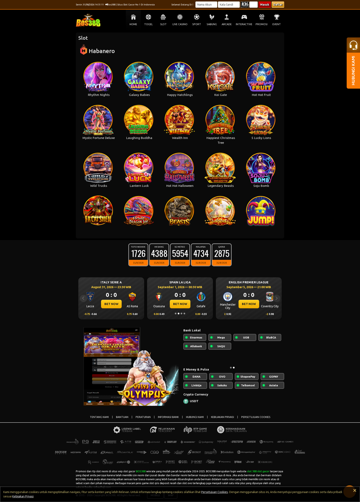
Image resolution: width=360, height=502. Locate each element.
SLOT (163, 24)
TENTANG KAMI (99, 417)
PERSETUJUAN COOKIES (255, 417)
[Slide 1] (175, 313)
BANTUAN (122, 417)
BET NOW (111, 304)
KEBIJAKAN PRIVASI (222, 417)
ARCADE (227, 24)
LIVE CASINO (180, 24)
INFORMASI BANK (168, 417)
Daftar (277, 4)
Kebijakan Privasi (23, 496)
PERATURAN (143, 417)
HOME (133, 24)
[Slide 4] (184, 313)
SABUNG (212, 24)
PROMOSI (262, 24)
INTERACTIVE (244, 24)
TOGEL (148, 24)
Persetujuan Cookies (214, 492)
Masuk (264, 4)
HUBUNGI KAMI (195, 417)
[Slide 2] (178, 313)
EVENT (276, 24)
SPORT (196, 24)
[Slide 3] (181, 313)
